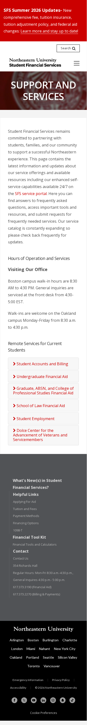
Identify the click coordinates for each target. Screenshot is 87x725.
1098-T (17, 530)
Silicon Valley (67, 657)
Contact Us (20, 558)
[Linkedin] (43, 700)
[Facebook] (14, 700)
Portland (32, 657)
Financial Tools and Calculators (35, 544)
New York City (64, 649)
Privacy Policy (61, 680)
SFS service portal (31, 193)
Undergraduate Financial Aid (42, 376)
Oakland (16, 657)
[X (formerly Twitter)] (24, 700)
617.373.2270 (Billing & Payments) (36, 594)
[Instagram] (53, 700)
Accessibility (18, 687)
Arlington (17, 640)
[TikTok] (72, 700)
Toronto (33, 666)
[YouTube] (34, 700)
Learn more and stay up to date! (49, 31)
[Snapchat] (63, 700)
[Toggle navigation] (76, 63)
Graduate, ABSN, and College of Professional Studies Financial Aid (43, 390)
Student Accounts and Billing (42, 364)
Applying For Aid (24, 501)
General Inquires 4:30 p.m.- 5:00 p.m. (39, 580)
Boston (33, 640)
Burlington (51, 640)
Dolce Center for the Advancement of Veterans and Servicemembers (40, 435)
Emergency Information (28, 680)
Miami (31, 649)
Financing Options (26, 523)
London (17, 649)
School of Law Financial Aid (40, 405)
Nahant (44, 649)
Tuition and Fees (25, 509)
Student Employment (35, 418)
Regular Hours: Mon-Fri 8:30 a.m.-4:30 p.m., (43, 573)
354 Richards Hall (25, 565)
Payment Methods (26, 516)
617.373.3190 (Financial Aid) (32, 587)
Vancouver (52, 666)
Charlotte (69, 640)
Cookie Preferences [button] (43, 713)
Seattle (48, 657)
